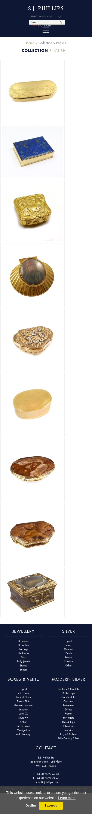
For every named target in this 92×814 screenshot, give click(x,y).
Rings (24, 657)
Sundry (23, 669)
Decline (31, 805)
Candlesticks (68, 697)
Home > (31, 43)
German (68, 649)
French (68, 645)
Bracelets (23, 641)
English (68, 641)
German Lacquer (23, 705)
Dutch (68, 653)
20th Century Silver (68, 738)
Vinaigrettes (23, 730)
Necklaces (23, 653)
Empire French (23, 693)
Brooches (23, 645)
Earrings (23, 649)
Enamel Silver (23, 697)
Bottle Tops (68, 693)
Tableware (68, 726)
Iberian (68, 657)
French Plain (23, 701)
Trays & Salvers (68, 734)
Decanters (68, 705)
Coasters (68, 701)
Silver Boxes (23, 726)
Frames (69, 713)
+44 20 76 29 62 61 (47, 774)
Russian (68, 661)
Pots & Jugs (68, 722)
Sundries (68, 730)
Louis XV (23, 713)
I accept (51, 805)
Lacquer (23, 709)
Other (68, 665)
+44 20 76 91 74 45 (47, 778)
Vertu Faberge (23, 734)
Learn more (67, 798)
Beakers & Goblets (68, 689)
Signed (23, 665)
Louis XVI (23, 717)
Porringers (68, 717)
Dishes (68, 709)
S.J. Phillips (46, 8)
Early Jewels (23, 661)
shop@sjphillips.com (47, 782)
